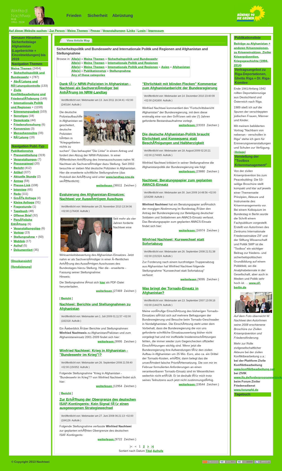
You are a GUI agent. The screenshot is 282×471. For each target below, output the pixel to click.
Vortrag (19, 232)
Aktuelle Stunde (25, 176)
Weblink (19, 241)
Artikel (18, 172)
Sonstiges (21, 115)
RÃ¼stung (21, 137)
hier (102, 282)
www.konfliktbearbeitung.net (254, 369)
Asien (165, 67)
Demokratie (22, 120)
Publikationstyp (22, 150)
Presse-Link (22, 185)
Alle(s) (76, 58)
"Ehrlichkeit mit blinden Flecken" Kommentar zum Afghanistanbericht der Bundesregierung (179, 86)
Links (131, 30)
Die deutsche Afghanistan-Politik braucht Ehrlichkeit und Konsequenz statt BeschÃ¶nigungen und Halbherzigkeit (176, 138)
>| (152, 446)
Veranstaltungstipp (27, 228)
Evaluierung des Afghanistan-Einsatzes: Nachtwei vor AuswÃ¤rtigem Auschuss (92, 196)
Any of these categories (88, 75)
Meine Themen (77, 30)
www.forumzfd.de (246, 389)
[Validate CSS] (245, 457)
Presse (95, 30)
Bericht (19, 167)
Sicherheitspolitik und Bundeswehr (133, 58)
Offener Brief (23, 215)
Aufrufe (158, 450)
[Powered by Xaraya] (262, 457)
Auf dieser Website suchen (28, 30)
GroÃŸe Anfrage (25, 198)
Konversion (22, 128)
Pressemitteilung (25, 155)
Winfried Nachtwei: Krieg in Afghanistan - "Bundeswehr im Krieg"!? (93, 352)
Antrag (18, 180)
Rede (17, 193)
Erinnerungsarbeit (26, 111)
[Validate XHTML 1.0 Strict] (228, 457)
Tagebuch (21, 211)
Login (141, 30)
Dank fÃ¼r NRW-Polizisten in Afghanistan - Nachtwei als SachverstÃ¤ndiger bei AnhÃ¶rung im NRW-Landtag (95, 88)
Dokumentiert (23, 249)
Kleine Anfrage (24, 202)
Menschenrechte (25, 133)
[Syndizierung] (21, 266)
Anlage (240, 152)
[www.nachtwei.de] (34, 15)
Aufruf (18, 245)
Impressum (156, 30)
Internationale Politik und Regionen (133, 62)
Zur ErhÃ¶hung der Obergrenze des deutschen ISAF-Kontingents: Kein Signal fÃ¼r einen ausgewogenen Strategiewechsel (97, 403)
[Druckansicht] (21, 261)
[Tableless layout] (210, 457)
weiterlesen (104, 185)
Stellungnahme (24, 236)
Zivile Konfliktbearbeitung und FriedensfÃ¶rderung (28, 94)
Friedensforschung (27, 124)
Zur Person (57, 30)
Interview (20, 189)
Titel (149, 450)
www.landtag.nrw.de (120, 177)
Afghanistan (181, 67)
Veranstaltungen (114, 30)
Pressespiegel (23, 163)
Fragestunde (23, 206)
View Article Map (78, 40)
